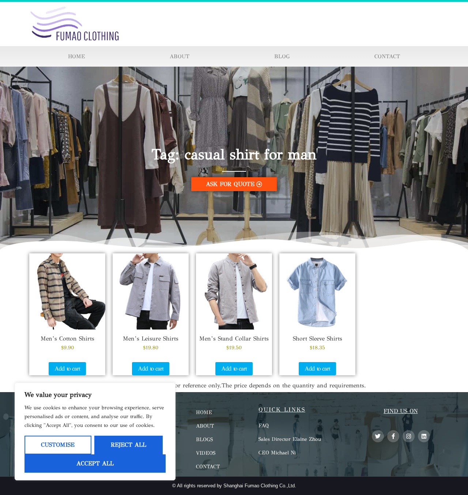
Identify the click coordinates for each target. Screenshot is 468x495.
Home (76, 56)
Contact (387, 56)
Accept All (95, 463)
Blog (282, 56)
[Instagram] (409, 436)
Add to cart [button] (67, 368)
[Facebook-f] (393, 436)
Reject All (128, 444)
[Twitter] (378, 436)
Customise (58, 444)
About (179, 56)
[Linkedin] (424, 436)
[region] (95, 431)
